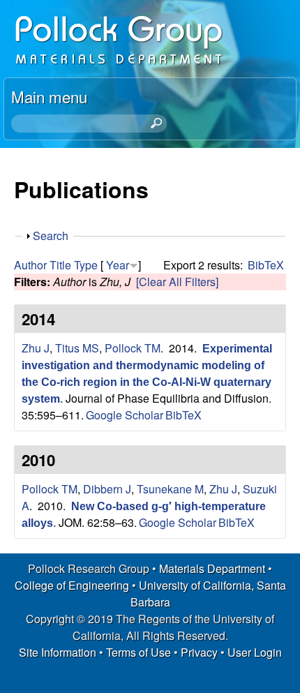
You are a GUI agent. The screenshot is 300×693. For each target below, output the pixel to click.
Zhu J (36, 348)
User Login (254, 652)
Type (86, 265)
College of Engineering (72, 585)
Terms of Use (138, 652)
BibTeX (266, 265)
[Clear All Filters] (177, 282)
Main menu (49, 96)
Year (117, 265)
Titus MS (77, 348)
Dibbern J (107, 489)
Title (60, 265)
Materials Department (212, 568)
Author (30, 265)
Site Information (57, 652)
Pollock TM (132, 348)
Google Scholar (124, 415)
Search (50, 236)
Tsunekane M (170, 489)
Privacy (199, 652)
